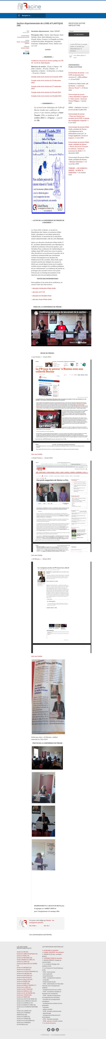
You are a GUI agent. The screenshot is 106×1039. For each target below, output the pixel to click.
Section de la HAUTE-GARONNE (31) (27, 971)
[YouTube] (57, 1029)
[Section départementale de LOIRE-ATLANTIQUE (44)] (24, 53)
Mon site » (47, 925)
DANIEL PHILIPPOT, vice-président (54, 952)
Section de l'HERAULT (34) (24, 991)
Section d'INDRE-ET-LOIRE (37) (26, 959)
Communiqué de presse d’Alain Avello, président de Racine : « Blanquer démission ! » (79, 160)
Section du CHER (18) (23, 961)
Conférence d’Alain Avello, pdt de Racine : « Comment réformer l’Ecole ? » (78, 86)
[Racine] (29, 7)
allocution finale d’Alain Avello (42, 299)
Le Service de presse (50, 1023)
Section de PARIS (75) (23, 956)
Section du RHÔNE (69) (23, 981)
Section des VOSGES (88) (24, 995)
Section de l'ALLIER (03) (24, 969)
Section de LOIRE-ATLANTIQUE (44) (27, 954)
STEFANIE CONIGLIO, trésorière (53, 958)
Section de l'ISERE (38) (23, 997)
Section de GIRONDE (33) (24, 967)
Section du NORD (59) (23, 983)
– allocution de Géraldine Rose (41, 296)
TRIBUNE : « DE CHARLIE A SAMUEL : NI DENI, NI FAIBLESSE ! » (78, 170)
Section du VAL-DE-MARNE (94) (26, 993)
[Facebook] (53, 1029)
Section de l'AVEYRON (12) (24, 975)
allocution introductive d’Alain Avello (44, 288)
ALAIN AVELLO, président (51, 950)
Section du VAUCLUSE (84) (24, 979)
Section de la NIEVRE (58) (24, 973)
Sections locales (25, 48)
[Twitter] (48, 1029)
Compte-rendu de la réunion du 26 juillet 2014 (46, 96)
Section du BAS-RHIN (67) (24, 977)
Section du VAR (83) (22, 952)
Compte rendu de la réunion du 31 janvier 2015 (46, 77)
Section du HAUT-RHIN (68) (25, 989)
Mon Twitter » (33, 925)
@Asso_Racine (80, 55)
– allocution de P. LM (38, 292)
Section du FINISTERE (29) (24, 958)
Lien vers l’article (36, 454)
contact (48, 49)
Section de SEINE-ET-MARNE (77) (26, 985)
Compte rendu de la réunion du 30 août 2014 (46, 92)
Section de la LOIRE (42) (24, 987)
